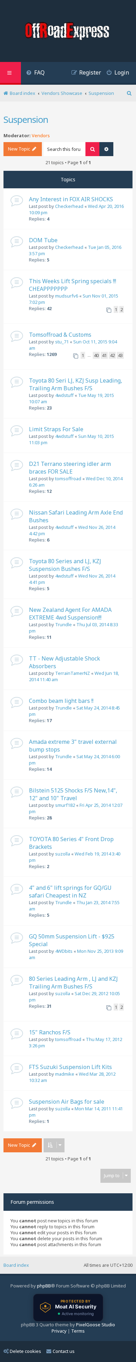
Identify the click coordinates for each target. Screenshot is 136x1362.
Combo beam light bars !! (61, 701)
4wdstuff (64, 395)
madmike (64, 1074)
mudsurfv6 (66, 296)
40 (96, 355)
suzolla (62, 854)
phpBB (44, 1286)
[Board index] (68, 32)
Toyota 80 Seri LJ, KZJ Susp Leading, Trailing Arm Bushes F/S (75, 384)
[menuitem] (35, 73)
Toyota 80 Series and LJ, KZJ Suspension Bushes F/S (65, 565)
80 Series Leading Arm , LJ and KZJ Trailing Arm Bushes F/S (73, 982)
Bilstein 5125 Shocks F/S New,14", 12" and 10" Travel (73, 794)
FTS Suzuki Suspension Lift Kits (70, 1067)
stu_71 (62, 341)
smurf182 (65, 805)
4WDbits (64, 951)
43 (120, 355)
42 (112, 355)
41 (104, 355)
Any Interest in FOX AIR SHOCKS (71, 199)
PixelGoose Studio (95, 1324)
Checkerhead (69, 206)
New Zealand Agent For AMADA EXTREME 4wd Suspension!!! (70, 613)
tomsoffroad (68, 478)
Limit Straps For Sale (56, 429)
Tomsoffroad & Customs (60, 334)
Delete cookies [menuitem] (25, 1351)
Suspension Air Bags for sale (66, 1101)
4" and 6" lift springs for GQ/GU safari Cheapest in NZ (70, 891)
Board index (16, 1265)
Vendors (41, 136)
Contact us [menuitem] (64, 1351)
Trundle (63, 624)
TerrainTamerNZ (72, 673)
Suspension (25, 119)
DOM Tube (43, 240)
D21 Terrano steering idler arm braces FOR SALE (70, 467)
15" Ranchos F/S (49, 1032)
